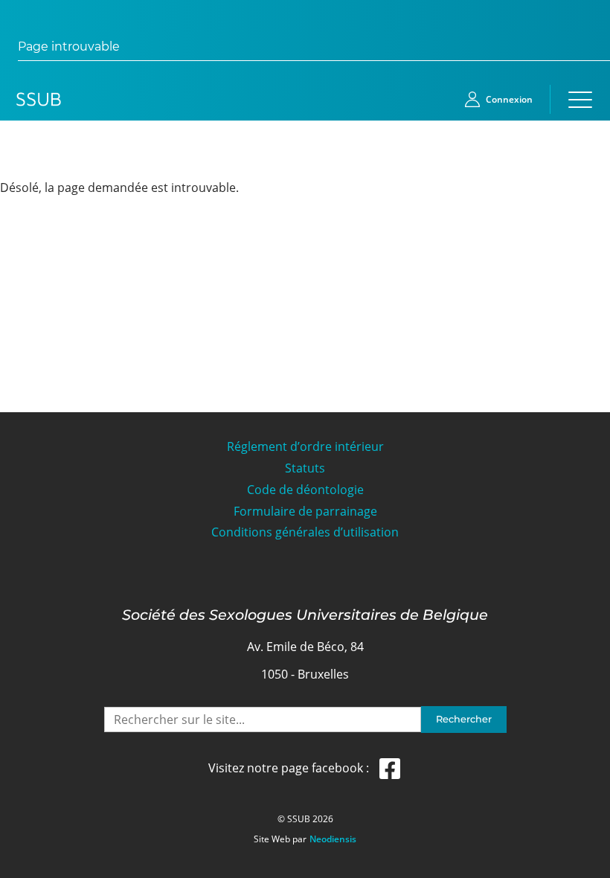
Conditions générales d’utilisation (305, 532)
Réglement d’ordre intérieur (305, 447)
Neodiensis (332, 839)
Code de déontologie (305, 490)
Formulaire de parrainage (305, 511)
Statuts (305, 468)
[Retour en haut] (581, 864)
